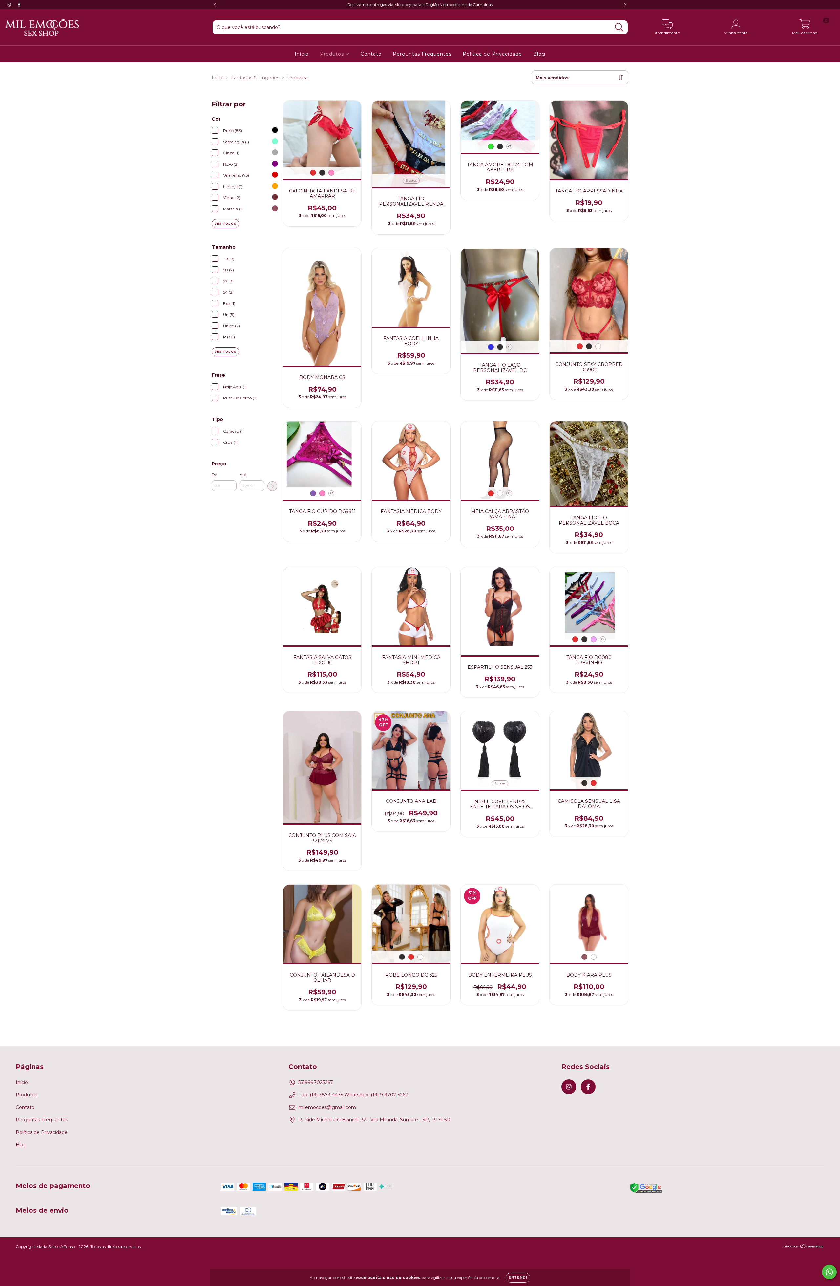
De (214, 474)
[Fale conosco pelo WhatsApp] (829, 1272)
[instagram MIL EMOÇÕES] (10, 5)
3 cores (499, 783)
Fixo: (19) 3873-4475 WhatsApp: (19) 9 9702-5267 (353, 1095)
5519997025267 (315, 1082)
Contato (371, 54)
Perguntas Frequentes (422, 54)
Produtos (333, 54)
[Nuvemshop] (803, 1247)
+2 (602, 639)
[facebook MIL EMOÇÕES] (19, 5)
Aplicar (272, 486)
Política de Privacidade (492, 54)
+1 (509, 347)
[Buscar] (619, 27)
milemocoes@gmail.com (327, 1107)
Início (302, 54)
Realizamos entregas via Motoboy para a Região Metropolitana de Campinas (420, 4)
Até (243, 474)
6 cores (411, 180)
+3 (509, 146)
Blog (539, 54)
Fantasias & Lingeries (255, 77)
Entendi (518, 1277)
